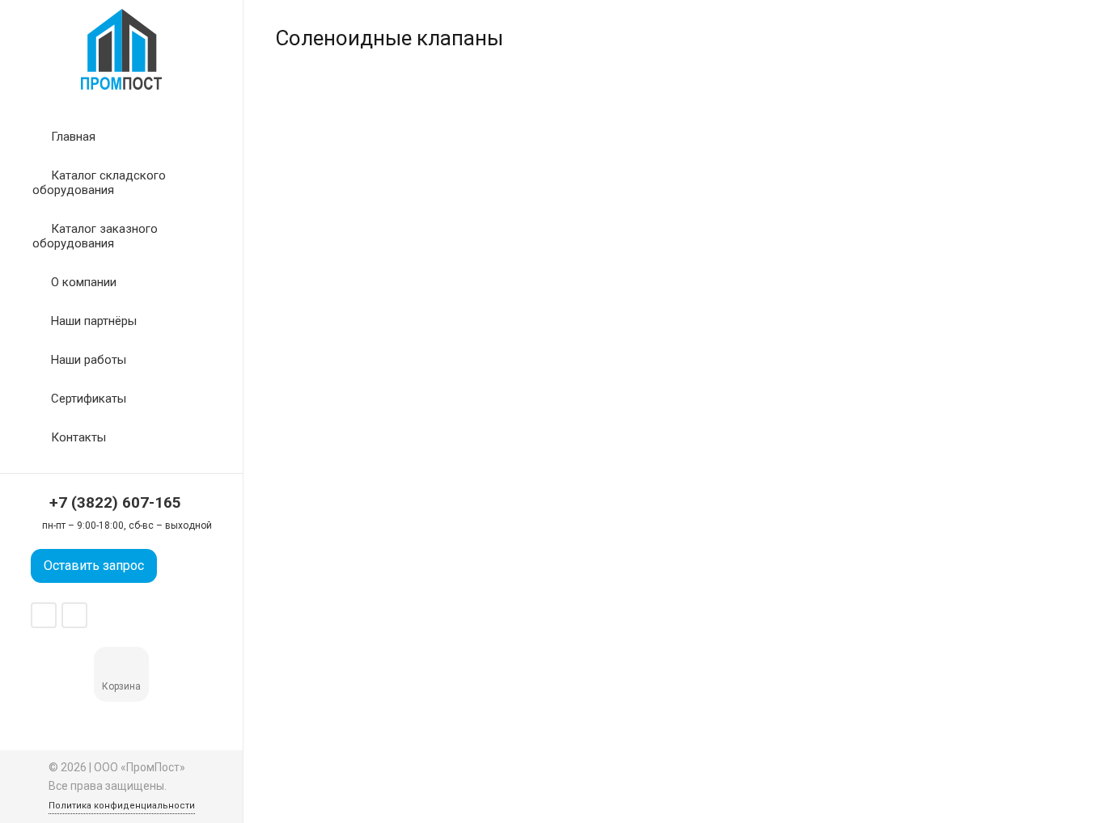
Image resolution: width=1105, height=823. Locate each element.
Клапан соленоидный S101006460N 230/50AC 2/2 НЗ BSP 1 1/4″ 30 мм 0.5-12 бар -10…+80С (982, 350)
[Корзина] (122, 667)
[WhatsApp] (44, 615)
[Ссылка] (121, 49)
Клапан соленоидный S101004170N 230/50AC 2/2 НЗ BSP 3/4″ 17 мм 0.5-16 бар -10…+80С (569, 350)
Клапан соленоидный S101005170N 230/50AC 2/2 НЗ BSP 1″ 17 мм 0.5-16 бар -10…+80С (775, 350)
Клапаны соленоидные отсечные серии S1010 (773, 655)
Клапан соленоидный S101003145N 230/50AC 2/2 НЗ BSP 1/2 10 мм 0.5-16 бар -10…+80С (363, 350)
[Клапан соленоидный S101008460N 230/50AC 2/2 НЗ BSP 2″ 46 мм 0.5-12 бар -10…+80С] (571, 539)
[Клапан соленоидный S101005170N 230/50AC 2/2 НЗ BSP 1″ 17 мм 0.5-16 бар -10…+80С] (777, 219)
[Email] (74, 615)
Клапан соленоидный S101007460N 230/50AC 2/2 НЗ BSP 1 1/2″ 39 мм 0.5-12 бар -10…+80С (364, 671)
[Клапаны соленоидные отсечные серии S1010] (777, 539)
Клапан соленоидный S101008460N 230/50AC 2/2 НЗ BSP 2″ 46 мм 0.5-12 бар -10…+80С (569, 671)
